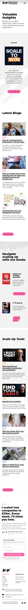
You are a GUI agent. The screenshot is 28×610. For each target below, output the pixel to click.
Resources (5, 574)
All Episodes (5, 584)
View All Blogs (8, 234)
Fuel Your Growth (16, 319)
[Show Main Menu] (24, 3)
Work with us (19, 574)
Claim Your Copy (19, 293)
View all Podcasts (14, 91)
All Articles (5, 586)
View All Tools (8, 490)
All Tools (4, 579)
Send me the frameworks (14, 554)
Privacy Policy (16, 558)
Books (4, 582)
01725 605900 (8, 597)
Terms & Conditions (9, 558)
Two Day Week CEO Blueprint (20, 582)
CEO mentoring (19, 577)
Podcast (4, 578)
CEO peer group (19, 579)
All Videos (4, 581)
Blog (3, 576)
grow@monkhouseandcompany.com (14, 594)
